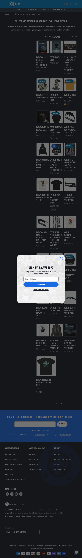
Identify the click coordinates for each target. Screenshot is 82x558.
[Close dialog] (62, 257)
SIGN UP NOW (41, 284)
